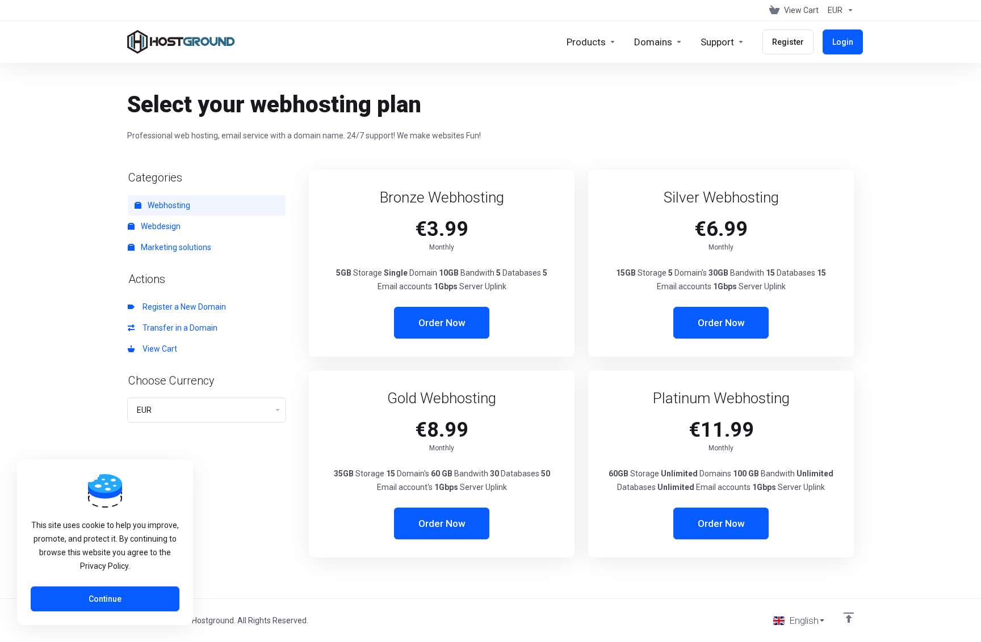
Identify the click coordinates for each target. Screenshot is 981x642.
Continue (105, 598)
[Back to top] (849, 617)
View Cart (158, 348)
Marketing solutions (175, 247)
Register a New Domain (182, 306)
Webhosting (168, 205)
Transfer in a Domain (178, 327)
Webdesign (160, 226)
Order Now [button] (442, 322)
